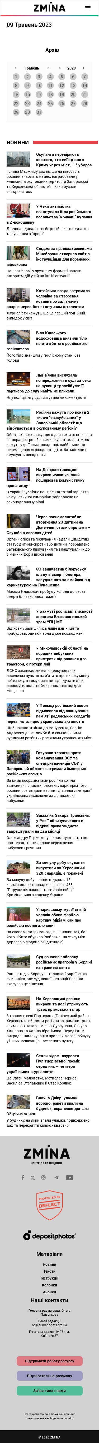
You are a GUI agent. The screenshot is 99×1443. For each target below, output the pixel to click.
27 (73, 103)
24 (39, 103)
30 (27, 112)
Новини (49, 1264)
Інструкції (49, 1278)
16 (27, 94)
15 (16, 94)
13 (73, 85)
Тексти (49, 1271)
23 (27, 103)
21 (84, 94)
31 (39, 112)
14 (84, 85)
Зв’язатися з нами (49, 1390)
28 (84, 103)
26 (61, 103)
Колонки (49, 1285)
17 (39, 94)
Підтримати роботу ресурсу (49, 1360)
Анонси (49, 1291)
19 (61, 94)
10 (39, 85)
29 (16, 112)
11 (50, 85)
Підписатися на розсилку (49, 1375)
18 (50, 94)
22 (16, 103)
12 (61, 85)
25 (50, 103)
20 (73, 94)
